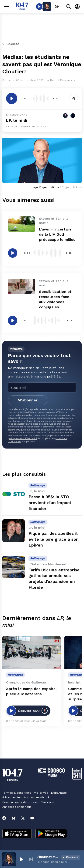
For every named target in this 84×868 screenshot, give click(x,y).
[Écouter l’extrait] (11, 98)
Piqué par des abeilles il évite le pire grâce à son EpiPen (53, 539)
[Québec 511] (77, 778)
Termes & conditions (16, 792)
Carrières (47, 802)
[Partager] (73, 98)
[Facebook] (4, 818)
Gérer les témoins (15, 797)
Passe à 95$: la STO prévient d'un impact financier (49, 502)
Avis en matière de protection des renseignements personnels (38, 425)
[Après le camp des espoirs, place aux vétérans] (31, 652)
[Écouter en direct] (39, 6)
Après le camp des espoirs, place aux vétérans (31, 691)
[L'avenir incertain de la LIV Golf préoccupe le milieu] (21, 224)
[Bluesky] (13, 818)
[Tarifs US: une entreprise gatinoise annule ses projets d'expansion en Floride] (13, 567)
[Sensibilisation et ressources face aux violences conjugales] (21, 286)
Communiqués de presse (20, 802)
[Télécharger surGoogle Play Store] (51, 834)
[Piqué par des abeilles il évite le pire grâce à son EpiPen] (13, 530)
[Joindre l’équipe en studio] (56, 6)
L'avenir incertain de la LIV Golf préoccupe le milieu (57, 234)
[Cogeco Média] (51, 775)
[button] (21, 859)
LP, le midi (16, 120)
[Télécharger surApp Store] (17, 834)
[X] (23, 818)
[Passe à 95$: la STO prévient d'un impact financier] (13, 494)
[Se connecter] (77, 6)
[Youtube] (32, 818)
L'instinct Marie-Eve (47, 857)
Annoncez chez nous (17, 806)
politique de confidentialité (22, 438)
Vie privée (41, 792)
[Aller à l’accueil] (22, 8)
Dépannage (59, 792)
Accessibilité (40, 797)
